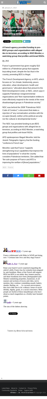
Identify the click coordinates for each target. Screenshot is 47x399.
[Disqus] (23, 211)
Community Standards (9, 390)
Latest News (6, 388)
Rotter (20, 390)
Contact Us (22, 388)
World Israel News (27, 392)
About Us (14, 388)
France (10, 167)
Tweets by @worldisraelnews (20, 331)
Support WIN (28, 390)
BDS (4, 167)
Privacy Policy (32, 388)
